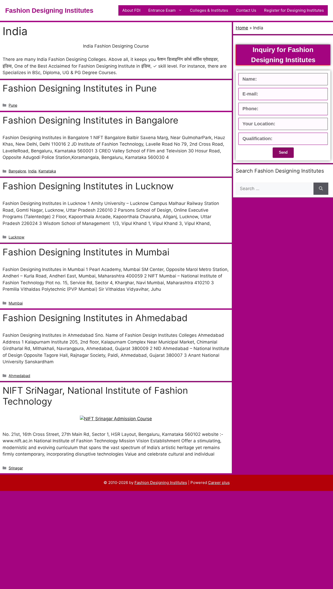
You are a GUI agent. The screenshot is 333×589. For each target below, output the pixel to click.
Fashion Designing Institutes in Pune (80, 88)
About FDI (131, 10)
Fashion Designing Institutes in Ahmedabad (95, 317)
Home (242, 27)
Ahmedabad (19, 375)
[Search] (320, 189)
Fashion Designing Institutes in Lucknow (88, 185)
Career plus (219, 482)
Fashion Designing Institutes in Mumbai (86, 252)
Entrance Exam (162, 10)
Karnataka (47, 171)
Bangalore (17, 171)
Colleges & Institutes (209, 10)
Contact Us (246, 10)
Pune (13, 105)
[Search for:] (274, 189)
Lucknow (16, 237)
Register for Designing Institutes (294, 10)
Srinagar (16, 468)
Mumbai (16, 303)
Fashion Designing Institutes (49, 10)
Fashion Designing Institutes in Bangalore (90, 120)
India (32, 171)
